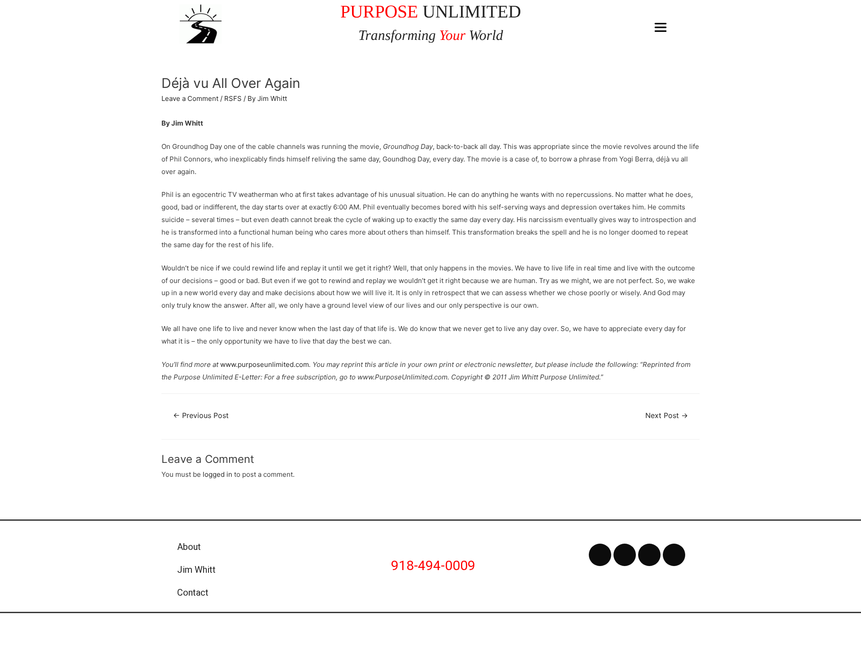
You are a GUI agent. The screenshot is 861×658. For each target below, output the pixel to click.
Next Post (666, 415)
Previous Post (201, 415)
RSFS (233, 98)
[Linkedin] (674, 555)
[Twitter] (624, 555)
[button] (661, 27)
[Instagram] (649, 555)
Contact (193, 592)
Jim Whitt (196, 569)
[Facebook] (600, 555)
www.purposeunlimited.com (264, 364)
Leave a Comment (189, 98)
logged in (217, 474)
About (189, 546)
